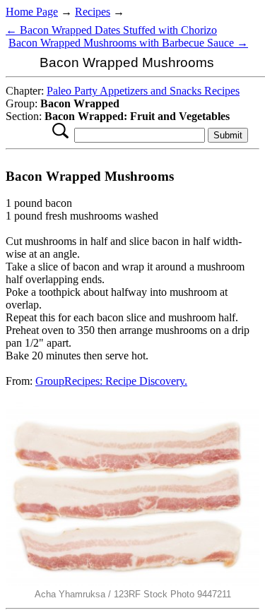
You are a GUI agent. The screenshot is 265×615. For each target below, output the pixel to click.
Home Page (32, 12)
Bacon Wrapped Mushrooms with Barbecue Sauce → (128, 43)
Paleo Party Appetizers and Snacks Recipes (143, 91)
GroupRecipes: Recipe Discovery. (111, 381)
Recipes (92, 12)
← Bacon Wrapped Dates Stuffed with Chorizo (111, 30)
